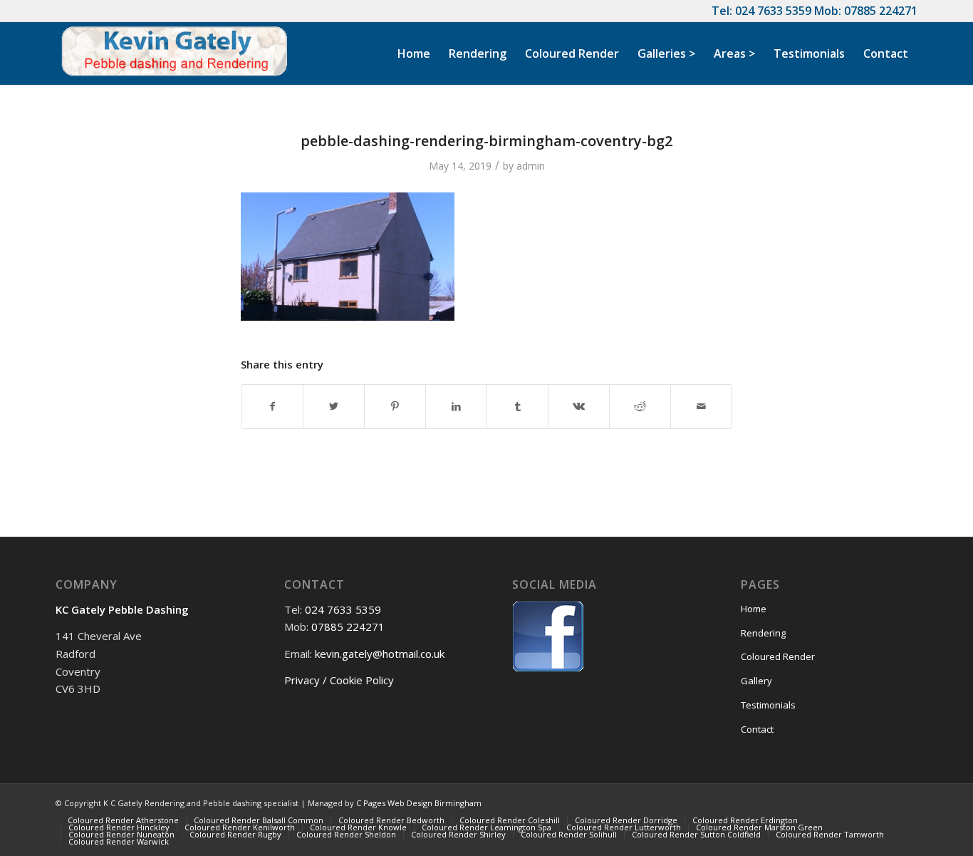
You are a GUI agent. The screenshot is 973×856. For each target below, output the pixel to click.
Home (753, 608)
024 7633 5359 (773, 11)
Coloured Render (778, 656)
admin (530, 165)
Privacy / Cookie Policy (339, 680)
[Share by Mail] (701, 406)
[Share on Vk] (578, 406)
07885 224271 (880, 11)
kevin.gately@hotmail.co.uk (379, 653)
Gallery (756, 680)
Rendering (763, 632)
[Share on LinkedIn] (456, 406)
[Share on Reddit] (640, 406)
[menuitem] (413, 53)
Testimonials (768, 704)
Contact (757, 729)
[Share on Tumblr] (517, 406)
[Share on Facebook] (272, 406)
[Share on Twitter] (333, 406)
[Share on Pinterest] (395, 406)
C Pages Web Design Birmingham (419, 803)
